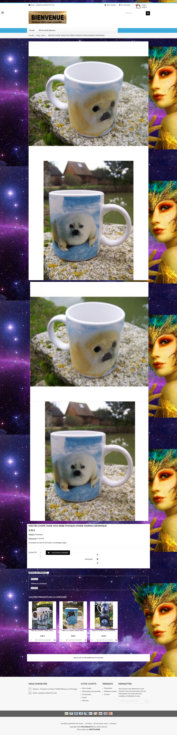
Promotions (108, 688)
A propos (113, 723)
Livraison (88, 723)
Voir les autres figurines (47, 30)
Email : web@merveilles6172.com (42, 5)
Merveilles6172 (87, 727)
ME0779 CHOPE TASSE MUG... (73, 631)
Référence (34, 579)
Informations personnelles (91, 691)
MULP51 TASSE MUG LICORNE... (104, 631)
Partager (97, 555)
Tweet (97, 559)
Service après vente (101, 723)
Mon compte (86, 688)
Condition (34, 588)
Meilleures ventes (110, 691)
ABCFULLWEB (94, 729)
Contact (107, 694)
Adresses (85, 700)
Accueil (31, 30)
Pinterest (97, 563)
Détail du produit (38, 573)
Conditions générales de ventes (72, 723)
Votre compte (88, 684)
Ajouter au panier (59, 553)
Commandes (86, 694)
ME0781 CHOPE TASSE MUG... (42, 631)
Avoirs (84, 697)
